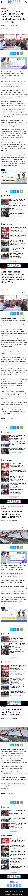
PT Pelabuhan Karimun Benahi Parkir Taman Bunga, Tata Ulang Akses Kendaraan (17, 213)
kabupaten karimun (9, 170)
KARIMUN (8, 6)
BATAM (3, 232)
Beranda (3, 6)
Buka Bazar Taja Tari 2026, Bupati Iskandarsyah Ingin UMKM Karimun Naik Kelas (17, 207)
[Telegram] (14, 53)
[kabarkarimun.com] (14, 265)
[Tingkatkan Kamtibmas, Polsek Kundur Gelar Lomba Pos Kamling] (5, 236)
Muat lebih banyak (13, 220)
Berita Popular (7, 224)
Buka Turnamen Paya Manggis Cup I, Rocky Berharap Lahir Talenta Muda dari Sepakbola (18, 248)
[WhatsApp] (21, 53)
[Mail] (14, 885)
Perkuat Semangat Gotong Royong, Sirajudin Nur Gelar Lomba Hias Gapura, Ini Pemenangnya (18, 229)
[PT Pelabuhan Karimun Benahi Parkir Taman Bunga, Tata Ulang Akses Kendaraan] (5, 214)
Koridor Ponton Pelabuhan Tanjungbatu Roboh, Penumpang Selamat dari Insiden (17, 255)
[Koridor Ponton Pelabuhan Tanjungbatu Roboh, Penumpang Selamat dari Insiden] (5, 256)
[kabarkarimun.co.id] (14, 2)
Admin (6, 28)
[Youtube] (20, 885)
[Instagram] (11, 885)
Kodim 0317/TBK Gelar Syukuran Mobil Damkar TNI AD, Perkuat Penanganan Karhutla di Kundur (17, 201)
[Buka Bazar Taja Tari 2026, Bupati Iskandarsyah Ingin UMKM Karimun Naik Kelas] (5, 208)
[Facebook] (18, 53)
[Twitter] (11, 53)
